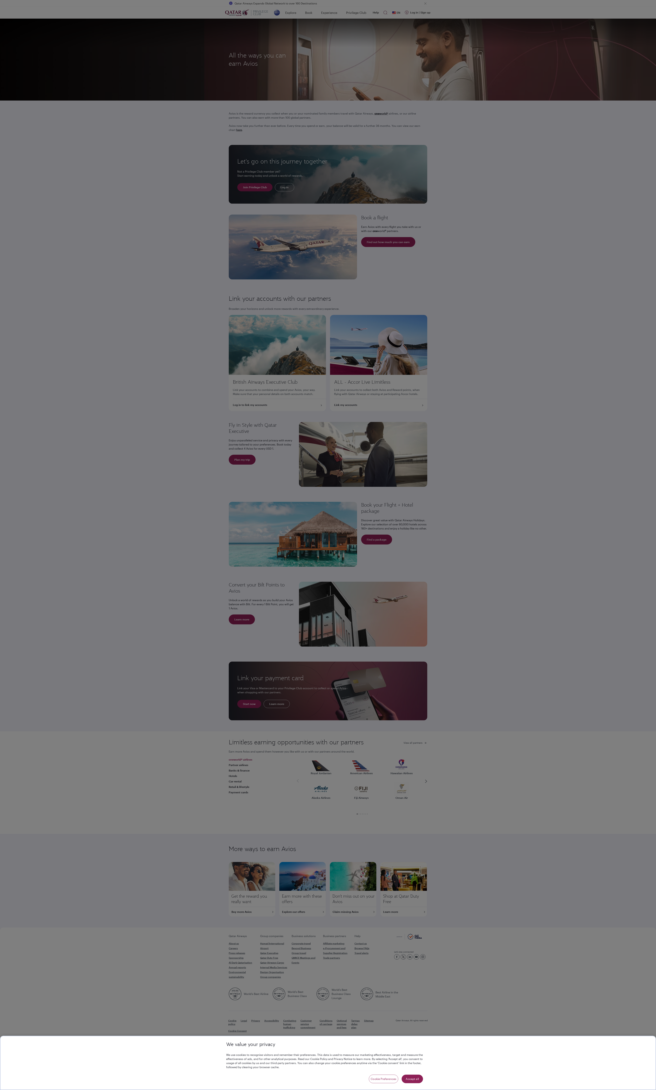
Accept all (412, 1078)
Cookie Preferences (383, 1078)
